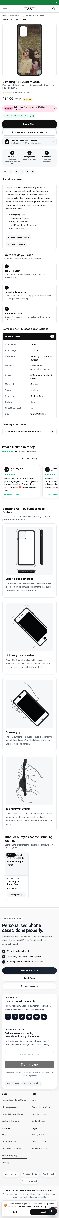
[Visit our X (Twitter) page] (22, 1017)
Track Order (29, 978)
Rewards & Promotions (12, 1114)
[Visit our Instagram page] (15, 1017)
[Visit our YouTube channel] (36, 1017)
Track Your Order (39, 1114)
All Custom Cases (15, 244)
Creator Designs (9, 1142)
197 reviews (25, 93)
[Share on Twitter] (16, 171)
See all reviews (28, 459)
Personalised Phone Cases (14, 1100)
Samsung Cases (16, 16)
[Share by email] (32, 171)
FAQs (34, 1100)
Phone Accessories (10, 1107)
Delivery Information (41, 1107)
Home (4, 16)
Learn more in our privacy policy (32, 1206)
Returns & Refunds (40, 1148)
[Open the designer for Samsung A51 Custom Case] (29, 50)
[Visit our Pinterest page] (29, 1017)
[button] (5, 9)
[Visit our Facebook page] (8, 1017)
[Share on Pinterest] (27, 171)
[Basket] (54, 9)
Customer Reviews (10, 1121)
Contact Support (39, 1121)
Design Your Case (29, 970)
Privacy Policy (38, 1134)
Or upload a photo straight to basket (31, 132)
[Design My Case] (29, 9)
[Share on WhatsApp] (21, 171)
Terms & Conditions (40, 1142)
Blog (4, 1134)
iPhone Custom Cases (17, 238)
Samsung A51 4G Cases (34, 16)
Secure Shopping (9, 1155)
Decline (16, 1212)
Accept (43, 1212)
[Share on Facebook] (11, 171)
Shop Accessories (29, 986)
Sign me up (29, 1064)
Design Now (28, 124)
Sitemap (5, 1162)
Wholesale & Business (11, 1148)
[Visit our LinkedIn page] (44, 1017)
